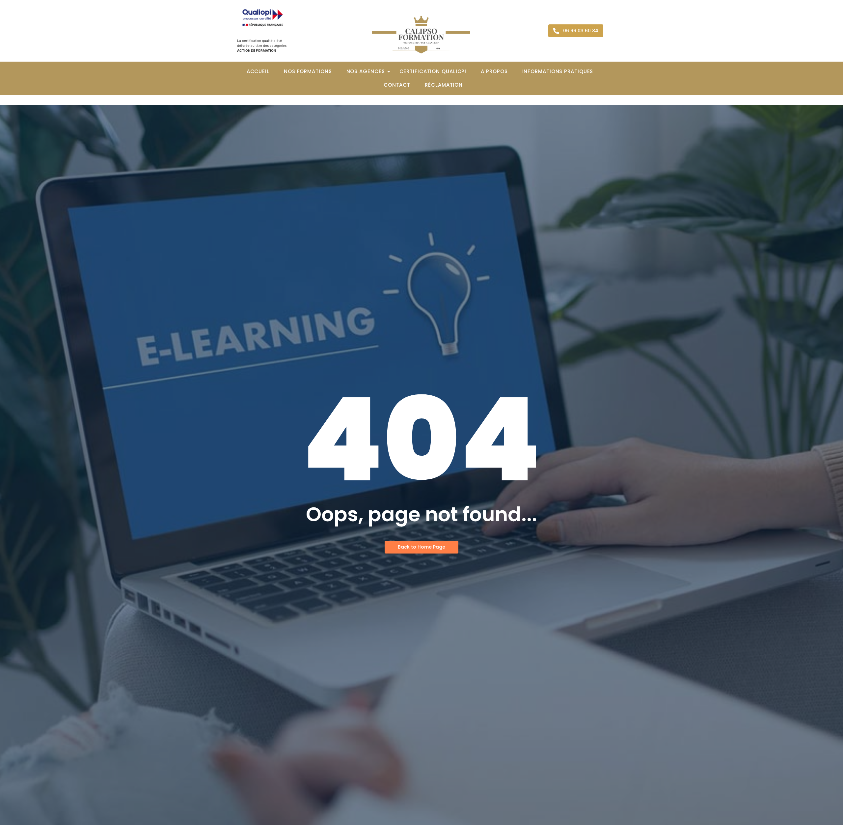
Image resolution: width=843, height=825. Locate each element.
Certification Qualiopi (433, 71)
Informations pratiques (557, 71)
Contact (397, 84)
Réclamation (444, 84)
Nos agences (365, 71)
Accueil (258, 71)
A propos (494, 71)
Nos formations (308, 71)
